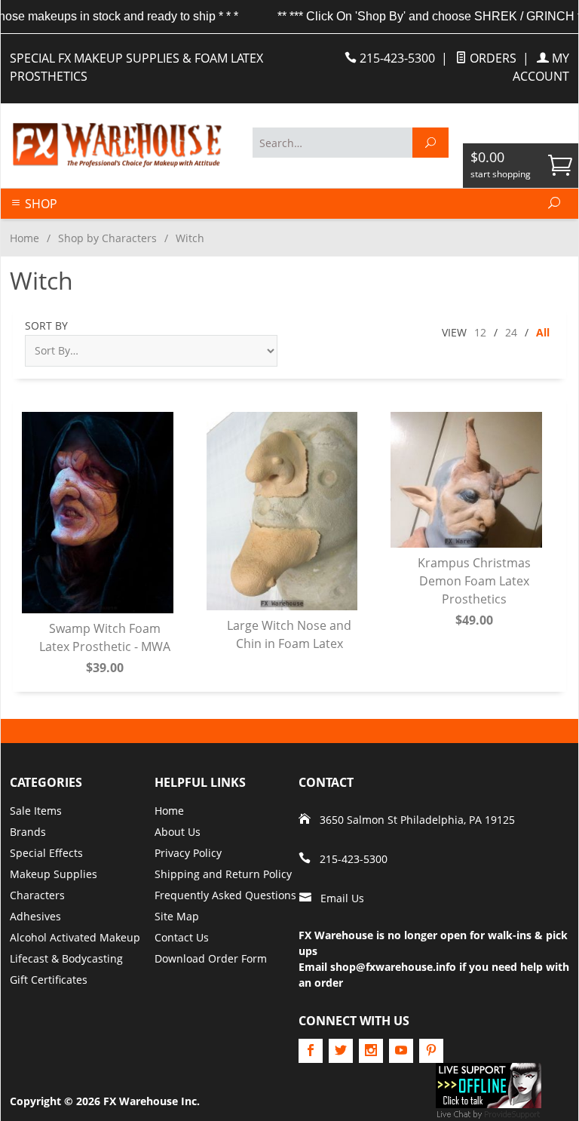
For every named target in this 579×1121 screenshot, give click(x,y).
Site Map (177, 916)
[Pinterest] (431, 1051)
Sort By (46, 325)
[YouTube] (401, 1051)
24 (511, 332)
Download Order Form (211, 958)
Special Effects (46, 853)
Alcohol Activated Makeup (75, 937)
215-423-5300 (396, 58)
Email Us (342, 898)
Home (24, 238)
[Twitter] (341, 1051)
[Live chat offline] (488, 1084)
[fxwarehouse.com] (116, 145)
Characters (37, 895)
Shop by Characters (107, 238)
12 (480, 332)
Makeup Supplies (53, 874)
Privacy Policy (188, 853)
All (543, 332)
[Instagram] (371, 1051)
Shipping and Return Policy (223, 874)
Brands (28, 832)
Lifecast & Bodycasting (66, 958)
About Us (178, 832)
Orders (491, 58)
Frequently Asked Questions (225, 895)
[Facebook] (311, 1051)
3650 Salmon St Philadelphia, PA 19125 (417, 819)
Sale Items (36, 810)
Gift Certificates (48, 979)
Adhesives (35, 916)
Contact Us (182, 937)
